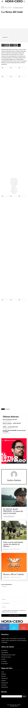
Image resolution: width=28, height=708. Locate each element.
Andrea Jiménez (8, 7)
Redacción (5, 549)
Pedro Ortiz (6, 577)
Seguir (14, 623)
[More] (19, 45)
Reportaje (5, 37)
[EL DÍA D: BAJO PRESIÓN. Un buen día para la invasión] (14, 497)
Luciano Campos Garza (9, 516)
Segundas (8, 409)
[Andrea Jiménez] (2, 7)
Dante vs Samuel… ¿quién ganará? (12, 423)
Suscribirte (23, 623)
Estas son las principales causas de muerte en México (13, 544)
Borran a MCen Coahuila (13, 574)
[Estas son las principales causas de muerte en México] (14, 530)
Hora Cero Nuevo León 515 (10, 419)
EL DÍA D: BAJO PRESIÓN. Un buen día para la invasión (13, 511)
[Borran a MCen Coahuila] (14, 562)
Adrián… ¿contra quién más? (10, 426)
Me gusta (5, 623)
